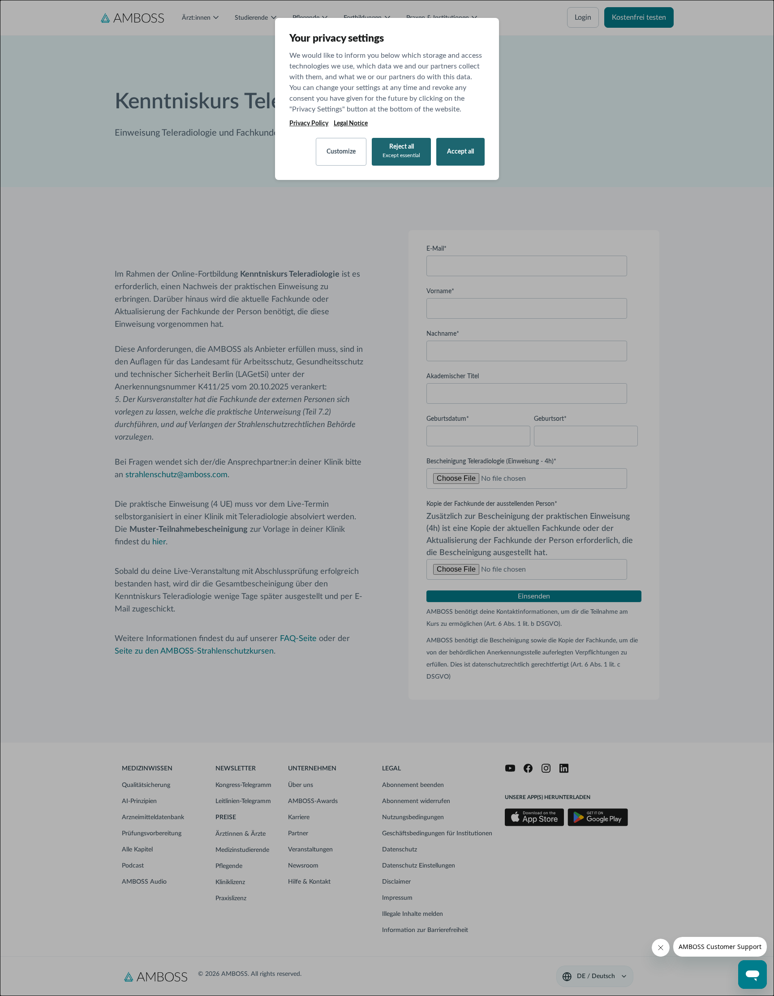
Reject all (401, 151)
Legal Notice (351, 123)
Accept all (460, 152)
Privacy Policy (308, 123)
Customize (341, 152)
